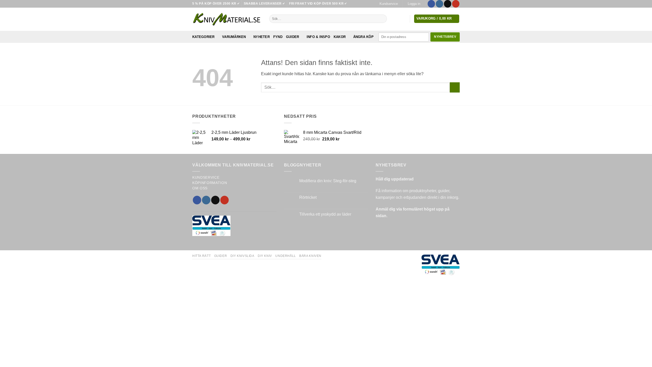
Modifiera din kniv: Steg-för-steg (327, 181)
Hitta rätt (201, 256)
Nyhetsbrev (445, 36)
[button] (414, 4)
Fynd (277, 37)
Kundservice (388, 4)
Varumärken (234, 37)
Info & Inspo (318, 37)
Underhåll (285, 256)
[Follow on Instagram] (439, 4)
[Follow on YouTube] (455, 4)
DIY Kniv (265, 256)
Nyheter (261, 37)
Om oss (200, 188)
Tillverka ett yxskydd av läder (325, 214)
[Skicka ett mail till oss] (447, 4)
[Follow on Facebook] (431, 4)
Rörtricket (308, 197)
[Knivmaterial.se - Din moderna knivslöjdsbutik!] (227, 19)
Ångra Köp (363, 37)
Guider (292, 37)
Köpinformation (209, 183)
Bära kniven (310, 256)
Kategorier (203, 37)
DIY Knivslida (242, 256)
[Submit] (382, 19)
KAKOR (340, 37)
